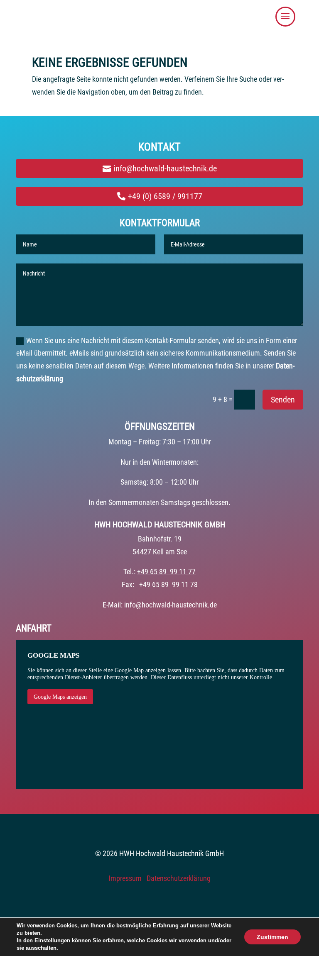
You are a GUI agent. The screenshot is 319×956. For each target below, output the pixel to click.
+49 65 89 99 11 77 (166, 571)
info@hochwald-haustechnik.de (165, 168)
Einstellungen (52, 940)
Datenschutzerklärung (179, 878)
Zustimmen (272, 937)
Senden (283, 400)
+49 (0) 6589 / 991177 (165, 196)
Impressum (125, 878)
